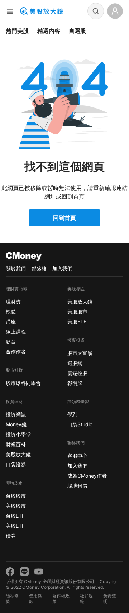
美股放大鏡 (18, 454)
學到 (72, 414)
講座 (11, 321)
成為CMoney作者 (87, 476)
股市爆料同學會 (23, 383)
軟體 (11, 311)
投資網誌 (16, 414)
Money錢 (16, 424)
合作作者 (16, 351)
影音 (11, 341)
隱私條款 (12, 598)
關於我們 (16, 268)
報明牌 (74, 383)
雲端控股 (77, 373)
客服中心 (77, 456)
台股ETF (15, 516)
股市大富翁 (79, 353)
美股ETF (15, 526)
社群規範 (86, 598)
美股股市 (16, 506)
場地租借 (77, 486)
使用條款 (35, 598)
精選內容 (48, 31)
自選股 (77, 31)
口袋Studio (79, 424)
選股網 (74, 363)
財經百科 (16, 444)
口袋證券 (16, 464)
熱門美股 (17, 31)
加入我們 (62, 268)
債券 (11, 536)
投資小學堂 (18, 434)
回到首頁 (64, 218)
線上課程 (16, 331)
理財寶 (13, 301)
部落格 (39, 268)
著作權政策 (61, 598)
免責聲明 (109, 598)
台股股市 (16, 496)
